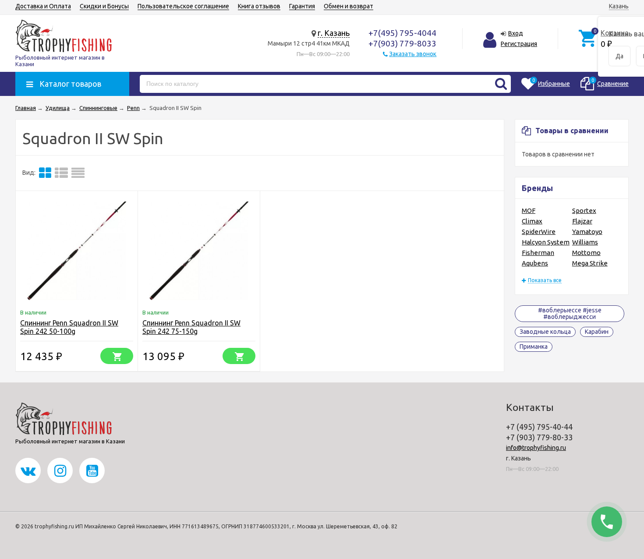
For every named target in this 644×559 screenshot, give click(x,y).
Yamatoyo (587, 231)
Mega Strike (590, 263)
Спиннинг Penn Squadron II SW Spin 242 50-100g (69, 327)
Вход (515, 33)
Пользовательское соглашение (183, 6)
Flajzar (582, 221)
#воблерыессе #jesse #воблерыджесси (570, 313)
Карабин (597, 331)
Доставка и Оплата (43, 6)
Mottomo (586, 252)
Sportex (584, 210)
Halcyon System (546, 242)
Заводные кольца (545, 331)
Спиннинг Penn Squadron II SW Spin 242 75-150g (191, 327)
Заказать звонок (412, 53)
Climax (532, 221)
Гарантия (302, 6)
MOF (528, 210)
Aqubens (535, 263)
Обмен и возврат (348, 6)
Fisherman (538, 252)
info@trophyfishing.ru (536, 447)
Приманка (534, 346)
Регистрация (519, 43)
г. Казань (334, 32)
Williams (585, 242)
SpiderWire (539, 231)
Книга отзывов (259, 6)
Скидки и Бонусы (104, 6)
